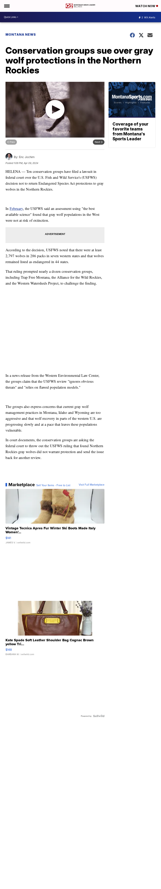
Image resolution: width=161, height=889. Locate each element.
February (16, 208)
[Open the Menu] (6, 6)
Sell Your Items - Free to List (53, 485)
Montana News (20, 34)
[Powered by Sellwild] (98, 716)
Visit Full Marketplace (91, 484)
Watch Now (145, 6)
